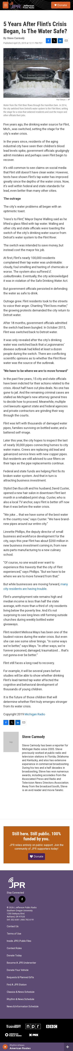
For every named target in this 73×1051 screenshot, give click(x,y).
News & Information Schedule (23, 1006)
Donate (62, 5)
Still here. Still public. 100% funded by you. (36, 836)
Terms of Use (14, 933)
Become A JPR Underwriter (21, 963)
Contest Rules (14, 948)
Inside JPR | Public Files (19, 941)
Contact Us (13, 926)
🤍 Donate (36, 856)
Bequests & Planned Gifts (20, 977)
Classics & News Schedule (20, 992)
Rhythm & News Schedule (20, 999)
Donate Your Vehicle (18, 970)
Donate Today (14, 955)
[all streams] (68, 1047)
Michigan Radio (35, 714)
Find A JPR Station (17, 984)
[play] (5, 1046)
